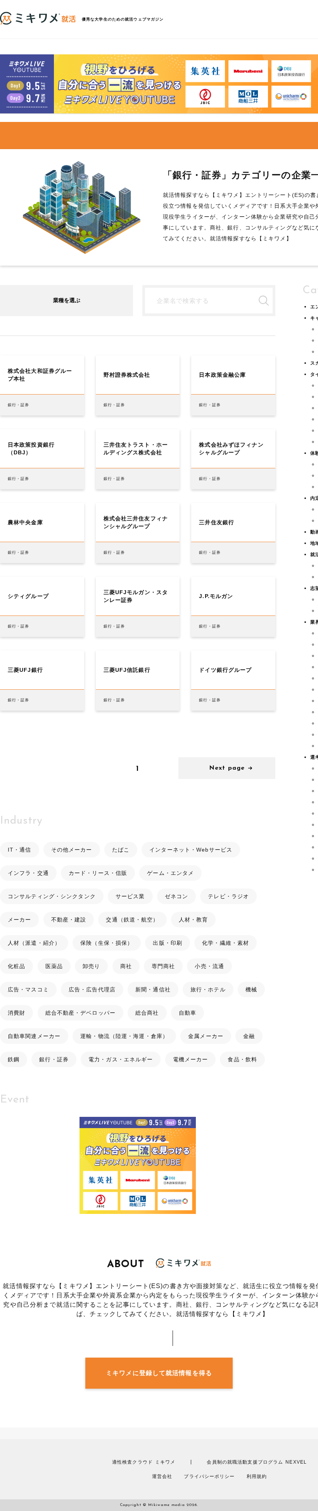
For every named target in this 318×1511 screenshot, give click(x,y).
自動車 (187, 1013)
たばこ (121, 850)
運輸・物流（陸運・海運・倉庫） (124, 1036)
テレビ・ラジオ (228, 896)
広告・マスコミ (28, 989)
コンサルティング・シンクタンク (52, 896)
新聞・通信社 (153, 989)
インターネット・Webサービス (190, 850)
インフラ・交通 (28, 873)
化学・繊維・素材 (225, 943)
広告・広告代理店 (92, 989)
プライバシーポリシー (209, 1476)
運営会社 (162, 1476)
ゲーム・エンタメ (170, 873)
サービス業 (130, 896)
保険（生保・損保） (106, 943)
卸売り (91, 966)
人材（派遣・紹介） (34, 943)
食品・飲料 (242, 1059)
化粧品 (16, 966)
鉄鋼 (13, 1059)
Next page (227, 768)
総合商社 (147, 1013)
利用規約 (257, 1476)
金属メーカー (205, 1036)
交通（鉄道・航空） (132, 919)
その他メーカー (71, 850)
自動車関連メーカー (34, 1036)
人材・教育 (193, 919)
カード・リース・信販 (98, 873)
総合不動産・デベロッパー (80, 1013)
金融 (249, 1036)
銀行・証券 (54, 1059)
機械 (251, 989)
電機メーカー (190, 1059)
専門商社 (163, 966)
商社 (126, 966)
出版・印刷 (167, 943)
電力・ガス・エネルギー (120, 1059)
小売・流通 (209, 966)
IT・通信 (19, 850)
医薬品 (54, 966)
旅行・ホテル (208, 989)
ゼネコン (176, 896)
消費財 (16, 1013)
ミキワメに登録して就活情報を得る (159, 1373)
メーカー (19, 919)
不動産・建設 (68, 919)
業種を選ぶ (66, 300)
